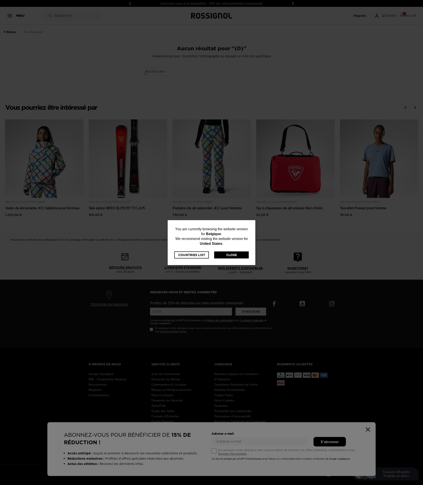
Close (231, 255)
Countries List (191, 255)
